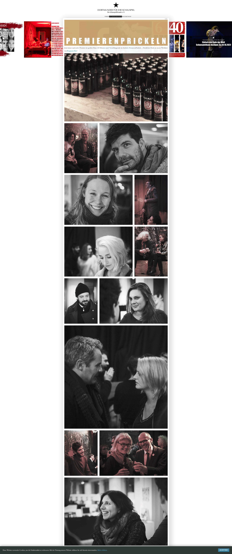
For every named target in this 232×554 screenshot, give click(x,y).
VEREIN (107, 16)
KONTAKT (125, 16)
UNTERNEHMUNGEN (115, 16)
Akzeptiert (223, 550)
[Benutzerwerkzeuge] (166, 19)
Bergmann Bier (72, 51)
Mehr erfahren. (102, 550)
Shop (129, 16)
